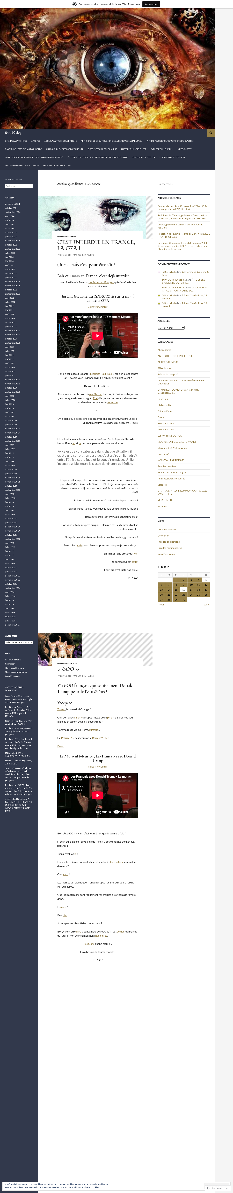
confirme (112, 402)
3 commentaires (85, 676)
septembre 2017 (12, 539)
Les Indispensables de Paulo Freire (22, 165)
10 (191, 584)
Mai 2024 (9, 220)
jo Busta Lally (169, 271)
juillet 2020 (10, 400)
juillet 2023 (10, 253)
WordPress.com (166, 553)
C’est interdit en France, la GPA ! (96, 245)
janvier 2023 (11, 277)
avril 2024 (9, 224)
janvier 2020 (11, 424)
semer (120, 931)
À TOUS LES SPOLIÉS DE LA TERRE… (183, 281)
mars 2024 (10, 228)
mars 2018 (10, 514)
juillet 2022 (10, 302)
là (80, 443)
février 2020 (11, 420)
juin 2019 (9, 453)
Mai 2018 (9, 506)
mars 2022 (10, 318)
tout (134, 561)
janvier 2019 (11, 473)
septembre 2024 (12, 212)
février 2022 (11, 322)
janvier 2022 (11, 326)
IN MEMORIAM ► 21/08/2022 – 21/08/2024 (18, 755)
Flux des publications (169, 541)
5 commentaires (85, 255)
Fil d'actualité (165, 405)
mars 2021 (10, 367)
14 (169, 589)
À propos (35, 141)
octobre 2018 (11, 486)
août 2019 (9, 445)
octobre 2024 (11, 208)
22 (176, 594)
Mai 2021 (9, 359)
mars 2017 (10, 563)
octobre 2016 (11, 584)
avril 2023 (9, 265)
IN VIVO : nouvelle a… (174, 279)
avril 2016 (9, 608)
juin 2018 (9, 502)
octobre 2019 (11, 437)
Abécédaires (164, 349)
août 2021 (9, 347)
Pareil (60, 746)
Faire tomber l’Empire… (162, 149)
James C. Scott (184, 149)
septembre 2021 (12, 343)
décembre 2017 (12, 526)
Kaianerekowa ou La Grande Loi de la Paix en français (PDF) (34, 157)
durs (78, 931)
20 (161, 594)
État (95, 398)
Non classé (163, 454)
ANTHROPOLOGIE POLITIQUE (175, 355)
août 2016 (9, 592)
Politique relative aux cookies (85, 1187)
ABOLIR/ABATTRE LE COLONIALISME (61, 141)
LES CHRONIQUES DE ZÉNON (172, 157)
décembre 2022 (12, 281)
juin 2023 (9, 257)
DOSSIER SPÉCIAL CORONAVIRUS (102, 149)
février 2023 (11, 273)
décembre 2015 (12, 624)
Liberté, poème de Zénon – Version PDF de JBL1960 (19, 722)
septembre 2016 (12, 588)
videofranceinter (97, 306)
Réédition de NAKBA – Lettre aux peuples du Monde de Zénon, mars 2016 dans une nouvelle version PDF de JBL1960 (19, 790)
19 (206, 589)
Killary (78, 717)
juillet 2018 (10, 498)
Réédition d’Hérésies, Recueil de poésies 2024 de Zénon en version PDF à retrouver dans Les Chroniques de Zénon (182, 245)
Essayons (89, 943)
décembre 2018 (12, 477)
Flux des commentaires (170, 547)
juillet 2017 (10, 547)
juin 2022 (9, 306)
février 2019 (11, 469)
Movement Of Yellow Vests (172, 447)
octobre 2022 (11, 289)
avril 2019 (9, 461)
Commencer (151, 4)
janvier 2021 (11, 375)
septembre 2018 (12, 490)
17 (191, 589)
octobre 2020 (11, 387)
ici (73, 443)
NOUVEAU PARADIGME (171, 460)
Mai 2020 (9, 408)
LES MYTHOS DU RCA (170, 435)
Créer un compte (167, 529)
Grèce (161, 417)
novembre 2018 (12, 481)
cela (79, 545)
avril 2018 (9, 510)
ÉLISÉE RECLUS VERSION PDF (133, 149)
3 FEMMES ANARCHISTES (16, 141)
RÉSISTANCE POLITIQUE (172, 472)
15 (176, 589)
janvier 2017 (11, 571)
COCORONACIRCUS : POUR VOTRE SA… (184, 289)
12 (206, 584)
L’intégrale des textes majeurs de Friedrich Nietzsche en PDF (98, 157)
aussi (65, 874)
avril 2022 (9, 314)
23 (183, 594)
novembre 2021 (12, 334)
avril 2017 (9, 559)
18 (198, 589)
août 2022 (9, 298)
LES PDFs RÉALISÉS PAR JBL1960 (57, 165)
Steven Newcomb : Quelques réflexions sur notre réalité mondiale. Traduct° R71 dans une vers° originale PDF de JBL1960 (18, 774)
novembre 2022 (12, 285)
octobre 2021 (11, 338)
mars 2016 (10, 612)
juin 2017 (9, 551)
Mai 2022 (9, 310)
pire (109, 717)
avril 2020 (9, 412)
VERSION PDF (165, 500)
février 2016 (11, 616)
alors (63, 906)
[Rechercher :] (184, 184)
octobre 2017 (11, 535)
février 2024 (11, 232)
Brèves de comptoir (168, 374)
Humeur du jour (67, 663)
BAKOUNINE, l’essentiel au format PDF (23, 149)
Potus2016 (67, 737)
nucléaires (101, 935)
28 (169, 599)
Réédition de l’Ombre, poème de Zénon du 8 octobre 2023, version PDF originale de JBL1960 (183, 217)
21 (169, 594)
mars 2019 (10, 465)
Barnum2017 (99, 737)
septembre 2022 (12, 294)
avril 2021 (9, 363)
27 (161, 599)
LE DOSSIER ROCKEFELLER (143, 157)
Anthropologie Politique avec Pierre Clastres (170, 141)
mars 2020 (10, 416)
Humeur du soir (66, 236)
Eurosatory (116, 862)
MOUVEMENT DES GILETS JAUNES (177, 441)
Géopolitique (165, 411)
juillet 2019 (10, 449)
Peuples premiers (167, 466)
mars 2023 (10, 269)
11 (198, 584)
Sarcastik (162, 484)
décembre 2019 (12, 428)
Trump (61, 709)
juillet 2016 (10, 596)
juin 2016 (9, 600)
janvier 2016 (11, 620)
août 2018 (9, 494)
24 (191, 594)
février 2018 (11, 518)
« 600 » (68, 669)
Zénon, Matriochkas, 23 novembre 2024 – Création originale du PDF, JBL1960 (183, 208)
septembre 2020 (12, 392)
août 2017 (9, 543)
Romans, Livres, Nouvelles (171, 478)
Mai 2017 (9, 555)
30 (183, 599)
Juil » (206, 604)
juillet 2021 (10, 351)
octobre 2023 (11, 244)
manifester (95, 394)
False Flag (163, 398)
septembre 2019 (12, 441)
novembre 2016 (12, 580)
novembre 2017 (12, 531)
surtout (93, 729)
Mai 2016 (9, 604)
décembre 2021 (12, 330)
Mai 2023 (9, 261)
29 (176, 599)
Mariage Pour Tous (101, 373)
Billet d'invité (164, 368)
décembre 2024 (12, 204)
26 (206, 594)
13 (161, 589)
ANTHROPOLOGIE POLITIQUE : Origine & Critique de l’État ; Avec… (111, 141)
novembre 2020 (12, 383)
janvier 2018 (11, 522)
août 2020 (9, 396)
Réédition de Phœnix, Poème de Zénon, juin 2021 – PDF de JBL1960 (19, 731)
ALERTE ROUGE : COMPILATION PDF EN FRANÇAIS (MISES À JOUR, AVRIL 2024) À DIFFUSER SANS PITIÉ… (18, 805)
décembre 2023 (12, 240)
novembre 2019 (12, 432)
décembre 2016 (12, 575)
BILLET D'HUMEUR (168, 362)
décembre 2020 (12, 379)
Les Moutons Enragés (101, 282)
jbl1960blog (13, 133)
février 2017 (11, 567)
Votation (162, 506)
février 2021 (11, 371)
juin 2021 (9, 355)
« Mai (161, 604)
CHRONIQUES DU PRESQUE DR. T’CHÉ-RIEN (65, 149)
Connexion (163, 535)
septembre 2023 (12, 249)
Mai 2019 (9, 457)
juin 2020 (9, 404)
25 (198, 594)
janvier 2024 (11, 236)
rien (135, 553)
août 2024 (9, 216)
